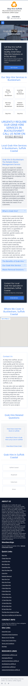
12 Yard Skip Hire (6, 600)
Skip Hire (4, 555)
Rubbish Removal (7, 576)
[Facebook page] (2, 683)
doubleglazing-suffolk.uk (9, 664)
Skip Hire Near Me (7, 570)
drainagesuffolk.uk (7, 658)
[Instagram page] (5, 683)
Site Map (4, 646)
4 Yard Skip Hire (6, 588)
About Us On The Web (8, 637)
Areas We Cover (6, 631)
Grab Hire (4, 573)
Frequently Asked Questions (10, 634)
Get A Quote (14, 67)
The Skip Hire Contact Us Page (10, 612)
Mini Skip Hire (6, 564)
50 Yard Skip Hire (6, 609)
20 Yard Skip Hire (6, 606)
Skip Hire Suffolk (14, 8)
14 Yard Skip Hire (6, 603)
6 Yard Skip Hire (6, 591)
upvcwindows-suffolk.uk (9, 667)
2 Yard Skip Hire (6, 585)
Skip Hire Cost (6, 579)
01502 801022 (14, 137)
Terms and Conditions (8, 643)
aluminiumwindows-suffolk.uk (10, 661)
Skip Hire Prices (6, 582)
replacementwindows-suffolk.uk (11, 670)
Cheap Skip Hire (6, 558)
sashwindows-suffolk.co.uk (9, 655)
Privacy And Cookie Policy (9, 640)
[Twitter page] (8, 683)
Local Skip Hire (6, 561)
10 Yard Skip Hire (6, 597)
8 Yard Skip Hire (6, 594)
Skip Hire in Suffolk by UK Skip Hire (11, 615)
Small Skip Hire (6, 567)
